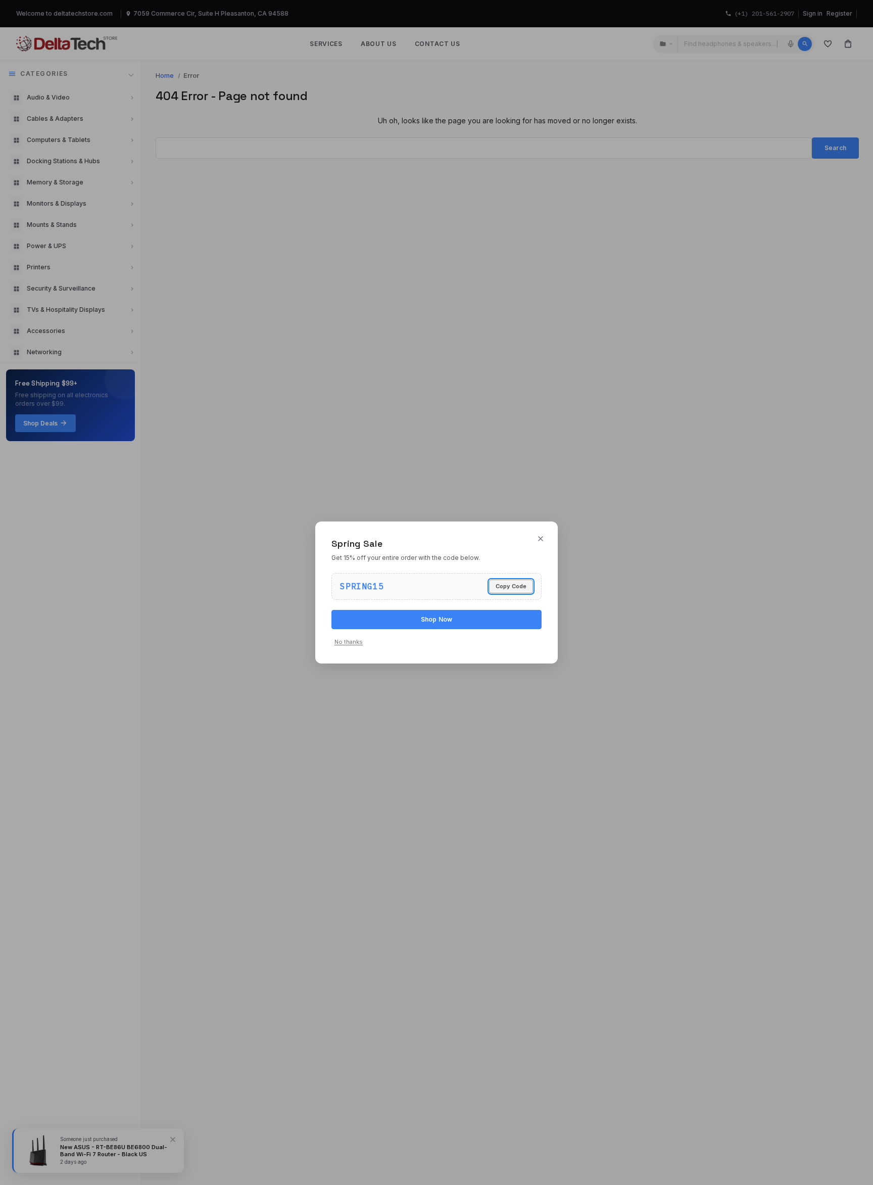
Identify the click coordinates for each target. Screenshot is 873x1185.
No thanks (348, 641)
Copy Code (511, 586)
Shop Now (437, 619)
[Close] (540, 539)
